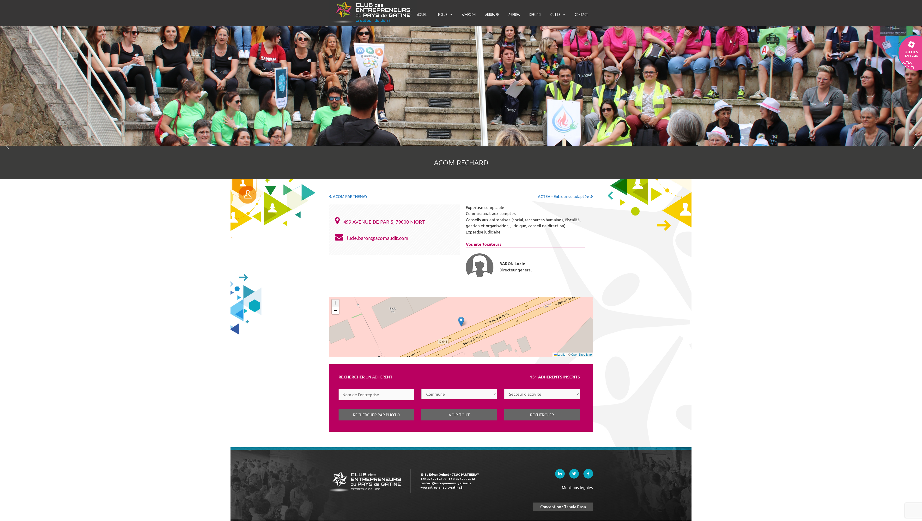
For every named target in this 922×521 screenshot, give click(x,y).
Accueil (421, 14)
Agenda (514, 14)
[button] (7, 146)
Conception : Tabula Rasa (563, 506)
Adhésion (469, 14)
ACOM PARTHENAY (350, 196)
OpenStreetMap (581, 354)
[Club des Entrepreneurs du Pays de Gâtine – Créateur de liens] (373, 12)
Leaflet (561, 354)
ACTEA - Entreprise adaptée (564, 196)
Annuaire (492, 14)
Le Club (442, 14)
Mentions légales (577, 487)
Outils (555, 14)
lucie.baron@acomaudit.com (377, 238)
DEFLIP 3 (535, 14)
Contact (581, 14)
